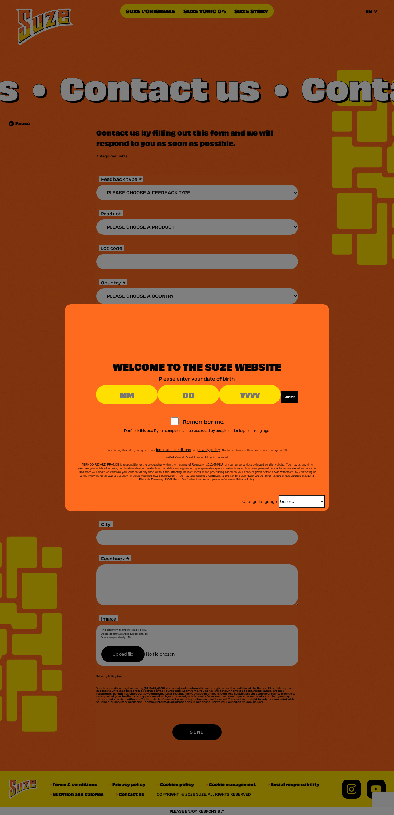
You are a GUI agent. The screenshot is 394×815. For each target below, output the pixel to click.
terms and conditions (173, 449)
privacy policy (208, 449)
